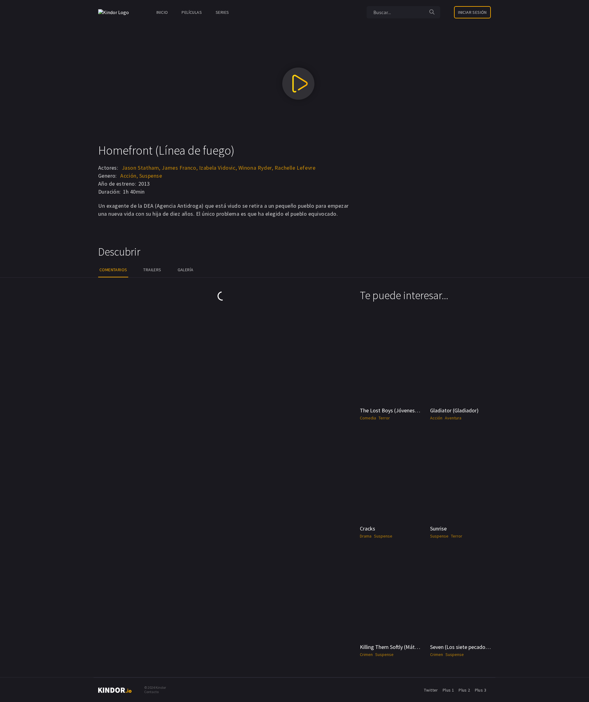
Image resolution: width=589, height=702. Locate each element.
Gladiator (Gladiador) (454, 410)
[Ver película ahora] (298, 84)
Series (222, 12)
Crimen (366, 654)
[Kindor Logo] (115, 12)
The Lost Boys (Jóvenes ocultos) (397, 410)
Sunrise (438, 528)
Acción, (129, 175)
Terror (384, 418)
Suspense (150, 175)
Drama (365, 536)
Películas (192, 12)
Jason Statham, (141, 167)
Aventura (453, 418)
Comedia (368, 418)
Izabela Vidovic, (218, 167)
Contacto (151, 691)
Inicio (162, 12)
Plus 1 (448, 690)
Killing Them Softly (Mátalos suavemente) (408, 646)
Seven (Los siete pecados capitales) (470, 646)
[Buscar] (432, 12)
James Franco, (180, 167)
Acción (436, 418)
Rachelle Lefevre (295, 167)
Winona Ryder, (255, 167)
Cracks (367, 528)
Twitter (431, 690)
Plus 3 (480, 690)
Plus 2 (464, 690)
